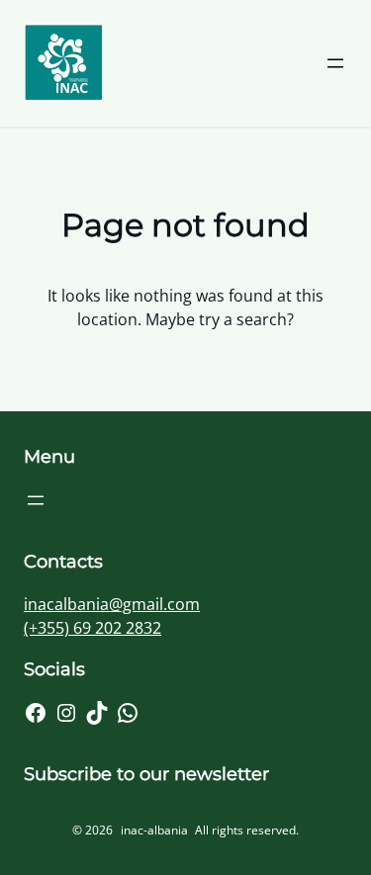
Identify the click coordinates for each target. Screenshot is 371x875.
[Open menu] (335, 63)
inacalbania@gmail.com (112, 604)
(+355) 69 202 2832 (92, 628)
